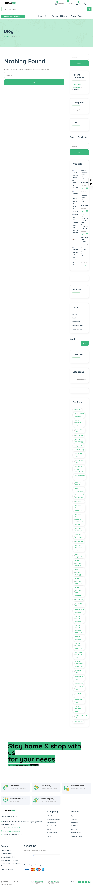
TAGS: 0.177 (78, 701)
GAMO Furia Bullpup (7, 869)
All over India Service (18, 799)
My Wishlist (74, 822)
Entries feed (76, 322)
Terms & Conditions (53, 826)
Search (72, 339)
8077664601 (39, 881)
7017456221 (55, 881)
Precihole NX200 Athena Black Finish (10, 865)
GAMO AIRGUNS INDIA (78, 563)
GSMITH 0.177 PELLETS (79, 611)
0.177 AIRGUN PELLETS (79, 415)
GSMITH (79, 599)
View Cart (74, 819)
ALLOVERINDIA (80, 477)
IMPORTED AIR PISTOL (78, 654)
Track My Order (75, 826)
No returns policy (47, 799)
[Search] (89, 9)
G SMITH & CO (78, 604)
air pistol (79, 450)
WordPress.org (77, 329)
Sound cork (79, 688)
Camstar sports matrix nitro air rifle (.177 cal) (79, 519)
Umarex (79, 722)
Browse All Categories (13, 16)
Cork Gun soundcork (78, 547)
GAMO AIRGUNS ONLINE (78, 581)
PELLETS (79, 683)
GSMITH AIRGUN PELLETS (79, 618)
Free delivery (46, 786)
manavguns (79, 678)
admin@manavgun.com (13, 831)
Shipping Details (76, 832)
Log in (74, 318)
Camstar (79, 501)
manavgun (78, 671)
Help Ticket (74, 829)
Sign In (73, 816)
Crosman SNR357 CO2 (8, 850)
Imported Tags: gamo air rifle (79, 663)
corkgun (79, 541)
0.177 (77, 409)
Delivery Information (53, 819)
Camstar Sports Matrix (78, 507)
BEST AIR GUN (78, 483)
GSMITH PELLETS (79, 638)
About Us (50, 816)
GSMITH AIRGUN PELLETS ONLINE (78, 629)
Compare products (76, 836)
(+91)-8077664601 (14, 827)
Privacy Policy (51, 822)
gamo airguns (78, 555)
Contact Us (50, 829)
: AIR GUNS (78, 430)
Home (7, 36)
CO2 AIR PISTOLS (79, 536)
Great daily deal (77, 786)
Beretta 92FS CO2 (6, 853)
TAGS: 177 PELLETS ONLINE (78, 708)
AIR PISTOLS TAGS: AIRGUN (79, 469)
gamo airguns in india (78, 572)
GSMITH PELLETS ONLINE (78, 645)
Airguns (78, 446)
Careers (49, 836)
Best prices (14, 786)
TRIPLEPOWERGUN (81, 716)
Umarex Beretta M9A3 (8, 857)
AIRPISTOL (78, 455)
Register (75, 314)
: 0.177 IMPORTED (78, 422)
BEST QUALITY (79, 490)
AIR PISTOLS (79, 461)
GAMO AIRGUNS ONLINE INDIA (78, 591)
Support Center (52, 832)
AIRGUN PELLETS (79, 440)
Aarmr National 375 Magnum (9, 860)
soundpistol (79, 694)
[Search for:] (34, 75)
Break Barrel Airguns (79, 496)
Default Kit (75, 90)
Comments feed (77, 325)
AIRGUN (79, 435)
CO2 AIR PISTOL (78, 530)
